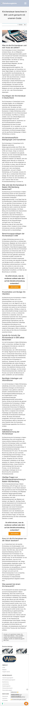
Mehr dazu (6, 640)
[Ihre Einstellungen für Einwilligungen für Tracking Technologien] (2, 703)
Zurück (20, 24)
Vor (25, 24)
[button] (3, 651)
